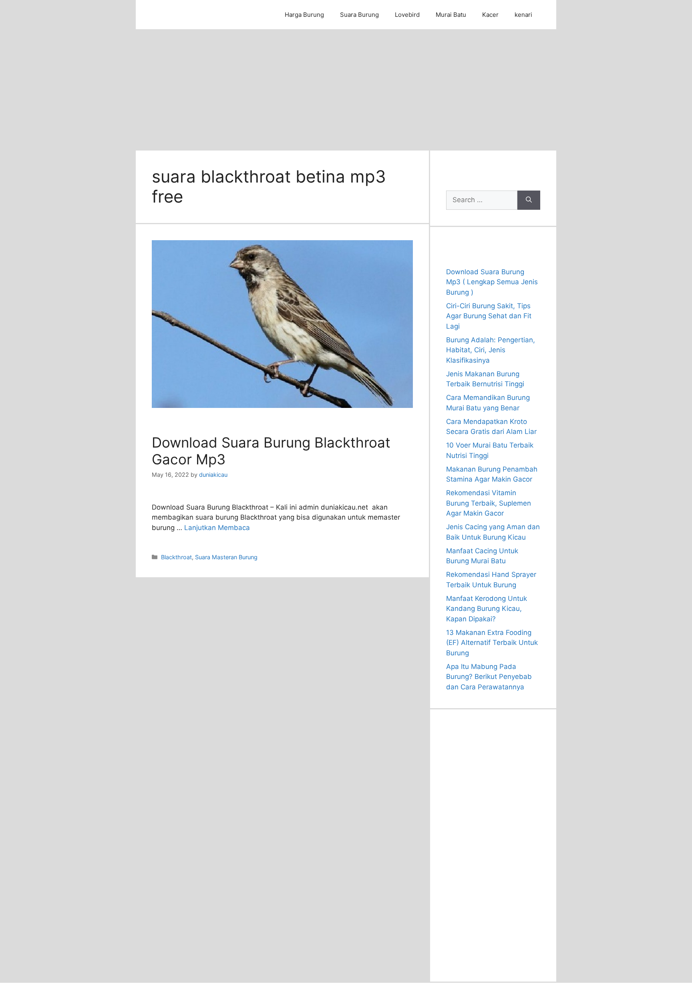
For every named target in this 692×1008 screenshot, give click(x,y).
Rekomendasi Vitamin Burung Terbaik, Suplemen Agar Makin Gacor (488, 503)
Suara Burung (359, 14)
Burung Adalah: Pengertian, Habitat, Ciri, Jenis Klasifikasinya (490, 350)
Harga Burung (304, 14)
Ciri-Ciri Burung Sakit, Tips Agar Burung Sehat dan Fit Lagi (488, 316)
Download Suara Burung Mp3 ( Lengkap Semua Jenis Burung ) (492, 282)
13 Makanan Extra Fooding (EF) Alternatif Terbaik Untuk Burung (492, 642)
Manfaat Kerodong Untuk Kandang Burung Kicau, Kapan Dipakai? (486, 608)
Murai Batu (451, 14)
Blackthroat (176, 557)
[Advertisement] (346, 89)
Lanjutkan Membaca (217, 528)
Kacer (490, 14)
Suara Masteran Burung (226, 557)
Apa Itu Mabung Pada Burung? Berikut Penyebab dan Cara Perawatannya (489, 677)
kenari (523, 14)
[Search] (528, 200)
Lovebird (407, 14)
